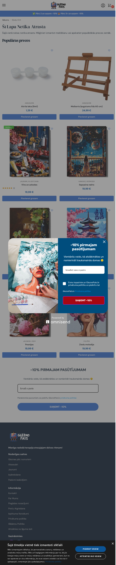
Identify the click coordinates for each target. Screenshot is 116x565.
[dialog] (58, 552)
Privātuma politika (83, 291)
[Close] (104, 241)
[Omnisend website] (58, 320)
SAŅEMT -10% (83, 300)
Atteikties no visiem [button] (90, 556)
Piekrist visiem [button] (90, 549)
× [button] (112, 544)
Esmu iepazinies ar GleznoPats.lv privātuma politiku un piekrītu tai (84, 283)
